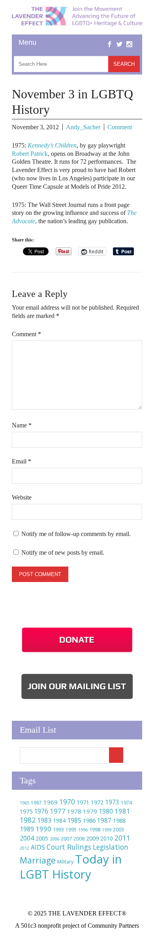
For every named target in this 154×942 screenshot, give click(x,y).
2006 (54, 839)
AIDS (38, 847)
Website (22, 497)
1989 (27, 829)
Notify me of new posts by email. (62, 552)
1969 (50, 802)
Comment (119, 127)
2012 (24, 848)
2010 (106, 838)
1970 (67, 801)
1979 (90, 811)
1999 (106, 830)
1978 (74, 811)
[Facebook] (110, 38)
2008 (79, 838)
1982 (28, 820)
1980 (106, 811)
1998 (94, 829)
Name (22, 425)
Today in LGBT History (71, 866)
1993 (58, 829)
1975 (26, 811)
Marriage (38, 860)
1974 (126, 802)
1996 (83, 830)
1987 (104, 820)
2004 (27, 838)
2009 (92, 838)
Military (65, 861)
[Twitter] (119, 38)
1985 (74, 820)
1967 (36, 802)
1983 (44, 820)
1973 (112, 802)
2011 (122, 837)
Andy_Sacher (83, 127)
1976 (41, 811)
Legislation (110, 847)
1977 (58, 811)
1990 (43, 828)
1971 (83, 802)
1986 (89, 820)
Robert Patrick (30, 153)
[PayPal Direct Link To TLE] (77, 652)
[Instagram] (129, 38)
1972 (97, 802)
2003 (118, 829)
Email (21, 461)
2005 (42, 838)
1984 (59, 820)
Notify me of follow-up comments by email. (76, 533)
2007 (66, 838)
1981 (122, 811)
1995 (71, 829)
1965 (24, 803)
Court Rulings (69, 847)
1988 (119, 820)
